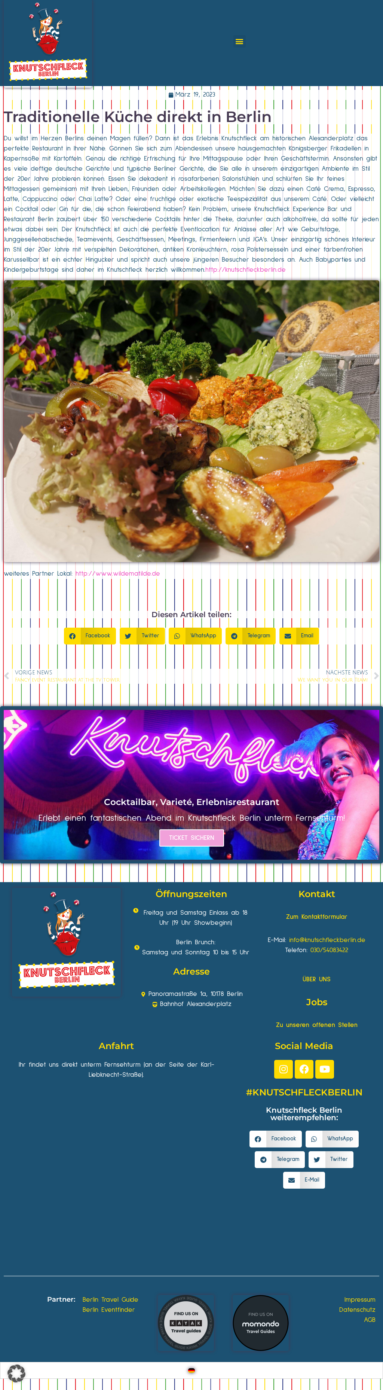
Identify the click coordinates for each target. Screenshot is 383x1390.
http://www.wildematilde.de (118, 573)
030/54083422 (329, 950)
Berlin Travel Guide (110, 1299)
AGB (370, 1320)
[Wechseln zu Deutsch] (191, 1370)
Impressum (360, 1299)
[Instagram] (283, 1069)
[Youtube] (324, 1069)
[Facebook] (304, 1069)
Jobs (316, 1002)
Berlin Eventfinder (109, 1310)
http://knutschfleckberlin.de (245, 269)
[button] (239, 41)
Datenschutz (357, 1310)
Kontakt (316, 893)
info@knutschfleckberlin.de (327, 940)
